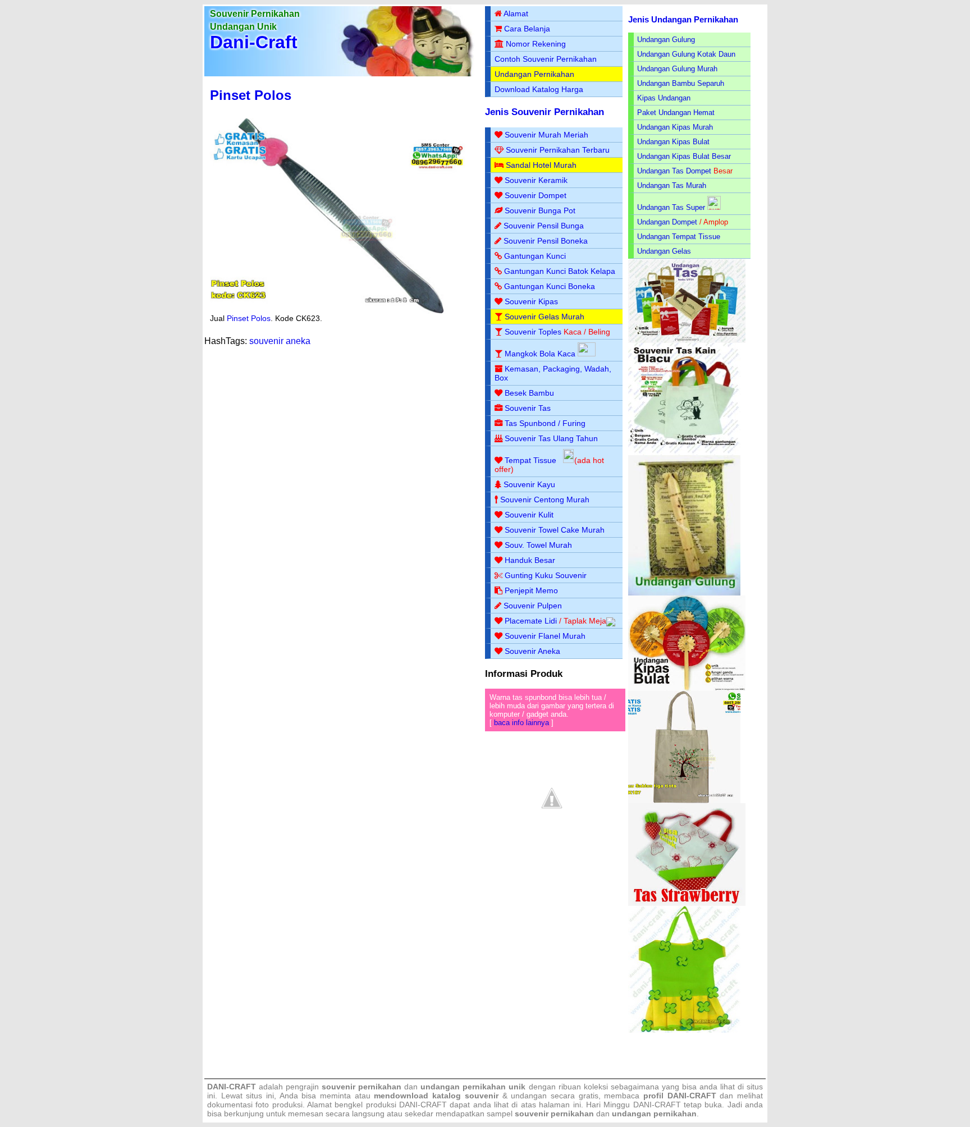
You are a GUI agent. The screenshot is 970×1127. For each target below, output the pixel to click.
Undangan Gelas (664, 251)
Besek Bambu (529, 392)
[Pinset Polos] (341, 310)
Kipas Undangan (663, 98)
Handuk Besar (530, 560)
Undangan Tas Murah (671, 185)
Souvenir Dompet (535, 195)
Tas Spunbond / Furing (545, 423)
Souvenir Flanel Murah (545, 635)
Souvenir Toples (533, 331)
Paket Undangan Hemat (676, 112)
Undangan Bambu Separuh (680, 83)
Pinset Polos (250, 95)
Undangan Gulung (666, 39)
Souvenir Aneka (532, 651)
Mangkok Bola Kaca (541, 353)
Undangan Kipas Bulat (673, 142)
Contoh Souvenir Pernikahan (546, 58)
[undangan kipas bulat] (686, 688)
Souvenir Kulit (529, 514)
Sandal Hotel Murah (541, 165)
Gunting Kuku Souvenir (546, 575)
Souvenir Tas (528, 408)
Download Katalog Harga (539, 89)
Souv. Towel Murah (538, 544)
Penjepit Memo (531, 590)
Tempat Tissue (530, 460)
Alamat (516, 13)
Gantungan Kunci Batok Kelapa (559, 271)
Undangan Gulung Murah (677, 69)
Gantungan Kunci (535, 255)
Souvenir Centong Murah (544, 499)
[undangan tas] (686, 340)
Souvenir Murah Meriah (546, 134)
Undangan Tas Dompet (674, 171)
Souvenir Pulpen (533, 605)
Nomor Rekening (536, 43)
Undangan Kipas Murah (675, 127)
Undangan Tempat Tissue (678, 236)
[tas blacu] (684, 452)
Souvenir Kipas (531, 301)
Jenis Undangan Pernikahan (683, 19)
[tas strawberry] (686, 903)
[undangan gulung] (684, 593)
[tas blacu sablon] (684, 800)
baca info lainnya (521, 722)
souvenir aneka (279, 341)
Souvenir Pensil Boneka (546, 240)
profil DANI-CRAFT (679, 1095)
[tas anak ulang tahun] (684, 1030)
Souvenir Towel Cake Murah (555, 529)
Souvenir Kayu (529, 484)
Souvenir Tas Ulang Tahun (551, 438)
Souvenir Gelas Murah (544, 316)
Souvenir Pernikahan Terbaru (558, 149)
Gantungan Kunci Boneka (549, 286)
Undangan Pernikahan (534, 74)
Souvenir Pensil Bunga (544, 225)
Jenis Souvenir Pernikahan (544, 112)
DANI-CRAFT (657, 1104)
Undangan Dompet (667, 222)
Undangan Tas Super (671, 207)
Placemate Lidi (531, 620)
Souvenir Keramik (536, 180)
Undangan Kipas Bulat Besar (684, 156)
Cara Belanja (527, 28)
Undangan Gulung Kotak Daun (686, 54)
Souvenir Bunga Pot (540, 210)
